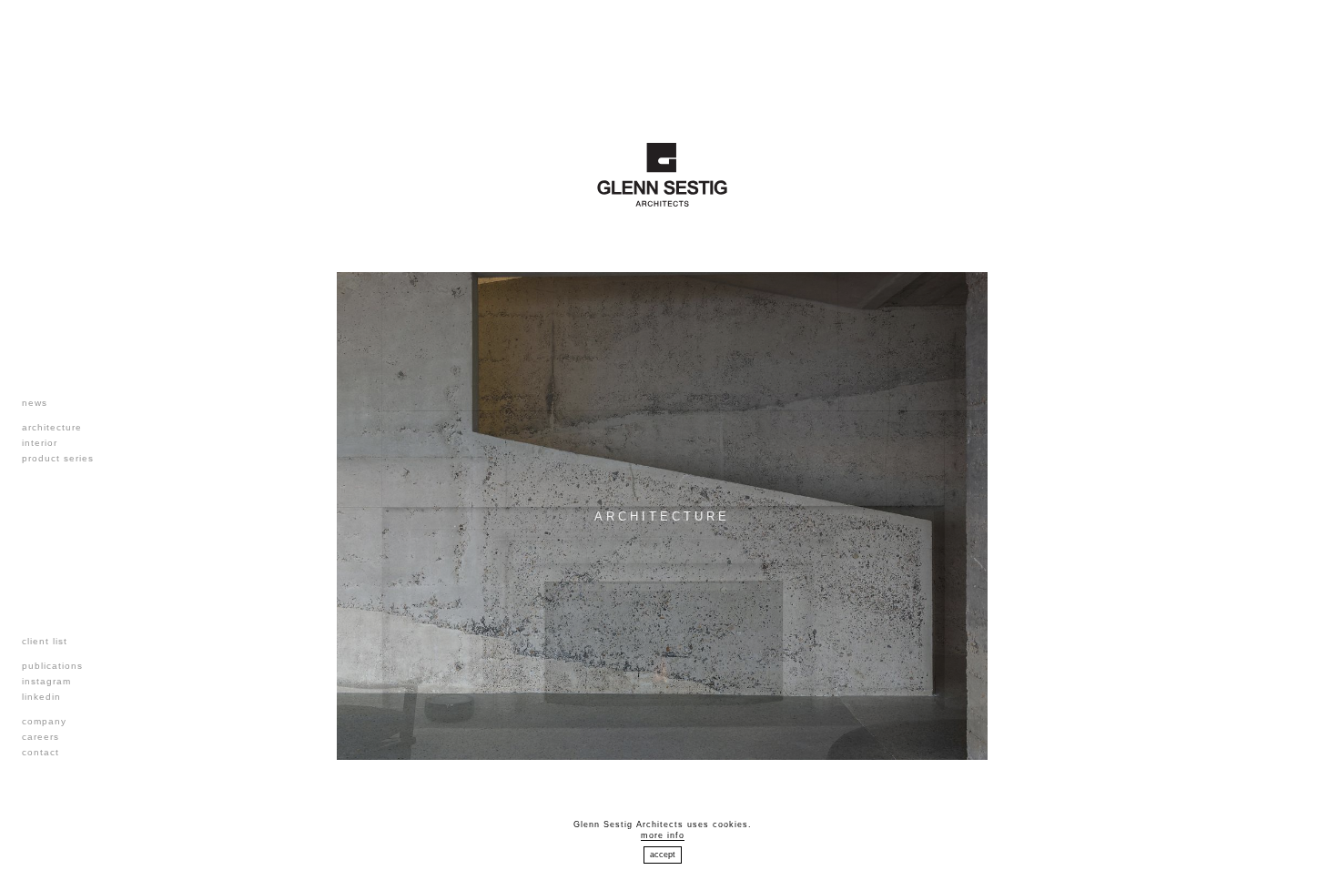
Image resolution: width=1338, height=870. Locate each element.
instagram (46, 681)
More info (662, 835)
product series (58, 458)
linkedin (41, 697)
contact (40, 752)
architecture (52, 427)
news (34, 403)
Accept (662, 854)
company (44, 721)
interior (39, 443)
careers (40, 737)
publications (52, 666)
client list (44, 641)
